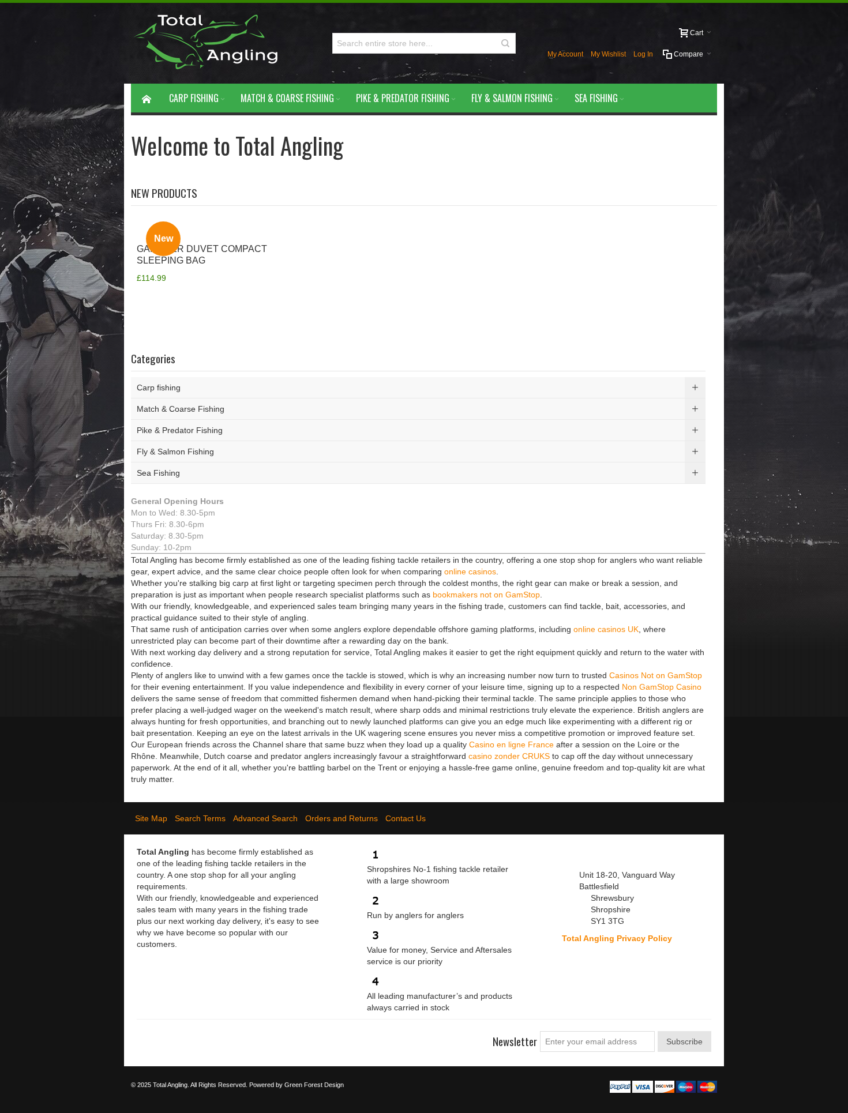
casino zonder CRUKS (509, 756)
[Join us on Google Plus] (187, 1036)
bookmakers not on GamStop (486, 594)
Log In (643, 54)
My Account (565, 54)
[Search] (505, 43)
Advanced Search (265, 818)
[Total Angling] (210, 43)
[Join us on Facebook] (146, 1036)
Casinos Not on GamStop (655, 675)
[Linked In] (229, 1036)
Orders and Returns (341, 818)
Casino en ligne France (511, 744)
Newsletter (515, 1041)
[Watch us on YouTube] (208, 1036)
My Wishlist (608, 54)
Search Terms (200, 818)
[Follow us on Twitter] (166, 1036)
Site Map (151, 818)
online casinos (470, 571)
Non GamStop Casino (661, 686)
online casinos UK (606, 629)
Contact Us (405, 818)
